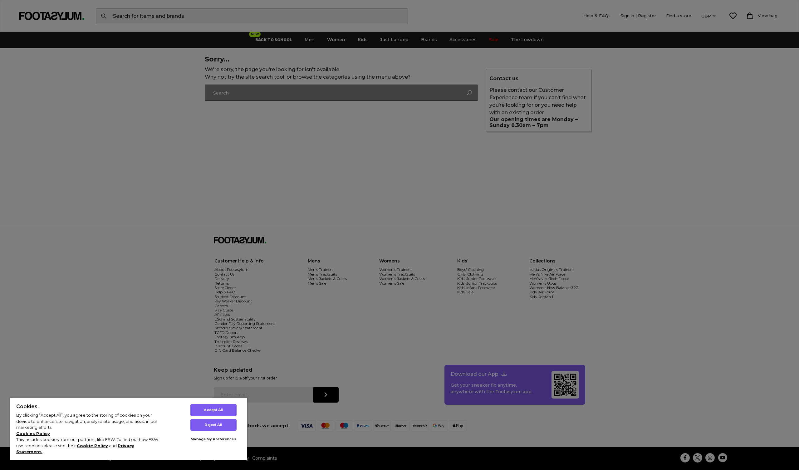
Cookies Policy (33, 433)
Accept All (213, 410)
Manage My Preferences (213, 439)
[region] (128, 428)
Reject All (213, 425)
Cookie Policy (92, 445)
